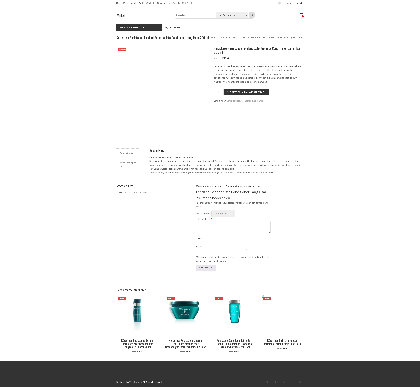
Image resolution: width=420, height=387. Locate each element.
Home (288, 3)
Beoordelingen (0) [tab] (128, 164)
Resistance (257, 100)
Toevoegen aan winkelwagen (248, 92)
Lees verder (137, 353)
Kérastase (246, 100)
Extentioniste (227, 37)
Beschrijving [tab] (126, 153)
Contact (298, 3)
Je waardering (203, 213)
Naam (200, 238)
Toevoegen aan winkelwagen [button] (185, 353)
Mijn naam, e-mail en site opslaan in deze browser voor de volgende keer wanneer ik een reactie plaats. (232, 259)
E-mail (200, 246)
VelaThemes (135, 382)
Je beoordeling (204, 218)
